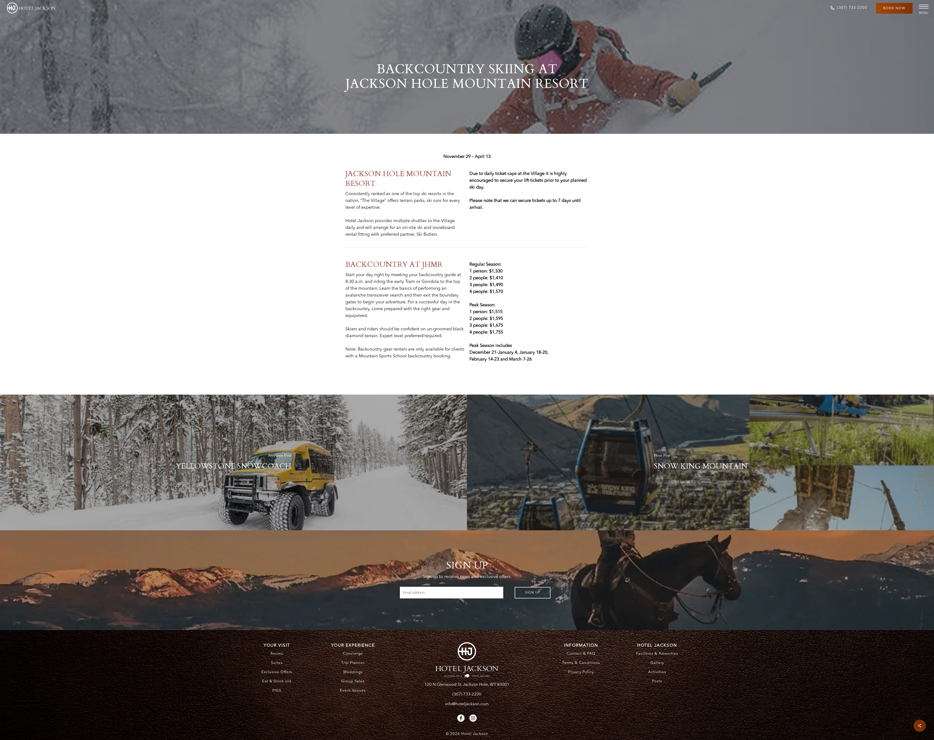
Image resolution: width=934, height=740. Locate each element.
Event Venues (353, 691)
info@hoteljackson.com (467, 704)
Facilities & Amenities (657, 654)
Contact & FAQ (581, 654)
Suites (277, 663)
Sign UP (532, 592)
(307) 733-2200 (466, 694)
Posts (657, 681)
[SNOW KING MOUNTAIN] (700, 462)
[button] (922, 6)
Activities (657, 672)
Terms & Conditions (581, 663)
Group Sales (353, 681)
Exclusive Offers (276, 672)
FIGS (276, 691)
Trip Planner (353, 663)
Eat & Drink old (276, 681)
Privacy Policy (581, 672)
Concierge (353, 654)
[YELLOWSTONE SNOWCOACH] (233, 462)
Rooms (276, 654)
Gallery (657, 663)
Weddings (353, 672)
